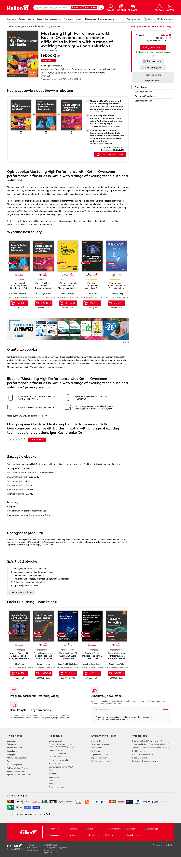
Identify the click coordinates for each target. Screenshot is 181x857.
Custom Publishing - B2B (142, 754)
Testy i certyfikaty (14, 765)
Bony (150, 19)
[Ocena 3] (55, 72)
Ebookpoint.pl (152, 829)
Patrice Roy (92, 294)
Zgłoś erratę (12, 502)
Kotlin (47, 515)
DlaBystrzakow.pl (115, 829)
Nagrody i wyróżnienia (99, 758)
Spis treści (143, 101)
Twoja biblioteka (13, 751)
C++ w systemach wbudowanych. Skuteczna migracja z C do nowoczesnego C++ (68, 288)
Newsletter (53, 774)
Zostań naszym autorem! (100, 744)
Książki (22, 19)
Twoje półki (11, 754)
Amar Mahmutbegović (68, 294)
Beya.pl (72, 835)
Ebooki (31, 19)
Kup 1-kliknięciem (153, 67)
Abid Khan (94, 144)
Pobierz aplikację (134, 19)
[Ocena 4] (59, 72)
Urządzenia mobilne (33, 515)
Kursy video (42, 19)
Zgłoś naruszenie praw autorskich (104, 761)
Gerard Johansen (43, 664)
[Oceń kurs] (17, 439)
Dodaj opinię (37, 439)
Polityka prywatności (57, 753)
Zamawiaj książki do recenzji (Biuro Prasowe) (150, 748)
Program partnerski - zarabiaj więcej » (36, 696)
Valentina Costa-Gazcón (92, 664)
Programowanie (14, 511)
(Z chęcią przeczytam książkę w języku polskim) (93, 69)
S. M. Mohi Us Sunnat (98, 126)
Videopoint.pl (55, 835)
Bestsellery (90, 19)
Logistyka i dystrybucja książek (145, 761)
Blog (50, 770)
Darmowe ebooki (106, 19)
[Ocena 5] (62, 72)
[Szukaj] (100, 7)
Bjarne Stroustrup (116, 294)
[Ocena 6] (65, 72)
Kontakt (52, 784)
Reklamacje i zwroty (57, 787)
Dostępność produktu (145, 96)
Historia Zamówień (14, 748)
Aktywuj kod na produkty (17, 758)
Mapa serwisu (54, 777)
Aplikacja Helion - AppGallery (19, 775)
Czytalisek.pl (93, 835)
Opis (141, 87)
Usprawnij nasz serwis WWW (61, 767)
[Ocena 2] (52, 72)
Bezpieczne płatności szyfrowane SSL (31, 814)
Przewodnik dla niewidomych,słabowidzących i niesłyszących (62, 745)
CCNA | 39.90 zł (90, 7)
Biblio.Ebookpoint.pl (135, 835)
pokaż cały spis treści (22, 592)
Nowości (79, 19)
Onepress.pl (55, 829)
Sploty (110, 835)
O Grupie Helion (97, 741)
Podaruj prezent (165, 19)
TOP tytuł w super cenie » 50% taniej (151, 26)
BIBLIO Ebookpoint (140, 751)
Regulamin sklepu (56, 750)
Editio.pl (91, 829)
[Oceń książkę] (57, 72)
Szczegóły (143, 91)
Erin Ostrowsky (74, 664)
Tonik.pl (171, 845)
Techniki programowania (35, 511)
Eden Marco (19, 664)
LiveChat (52, 780)
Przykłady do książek (99, 754)
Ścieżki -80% (77, 7)
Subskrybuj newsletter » (107, 696)
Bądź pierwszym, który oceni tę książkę (86, 72)
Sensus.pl (73, 829)
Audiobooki (56, 19)
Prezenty (10, 761)
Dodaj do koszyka (152, 47)
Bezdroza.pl (132, 829)
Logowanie (11, 741)
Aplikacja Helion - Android (17, 768)
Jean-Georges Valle (116, 664)
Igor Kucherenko (54, 66)
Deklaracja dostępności (58, 757)
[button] (127, 255)
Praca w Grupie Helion (141, 758)
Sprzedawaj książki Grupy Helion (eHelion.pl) (150, 744)
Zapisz (164, 710)
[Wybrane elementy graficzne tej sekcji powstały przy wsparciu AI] (128, 342)
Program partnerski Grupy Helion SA (147, 741)
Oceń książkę (96, 748)
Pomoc (42, 416)
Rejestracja (11, 744)
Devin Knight (63, 664)
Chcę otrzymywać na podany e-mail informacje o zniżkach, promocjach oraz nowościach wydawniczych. (124, 718)
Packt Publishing (62, 69)
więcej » (125, 719)
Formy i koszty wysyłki (58, 760)
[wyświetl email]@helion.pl (59, 848)
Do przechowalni (152, 80)
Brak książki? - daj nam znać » (30, 710)
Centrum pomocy (56, 741)
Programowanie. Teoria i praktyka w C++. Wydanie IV (116, 285)
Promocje (68, 19)
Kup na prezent (154, 61)
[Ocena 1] (49, 72)
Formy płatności (55, 763)
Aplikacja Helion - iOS (16, 771)
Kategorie (11, 19)
